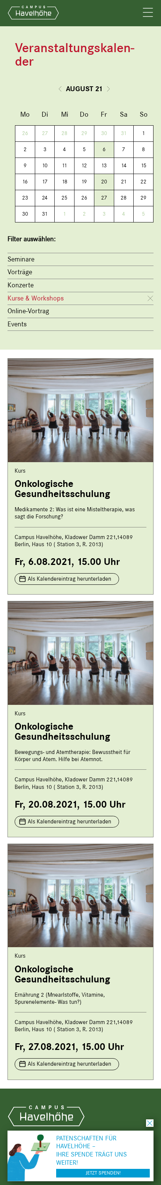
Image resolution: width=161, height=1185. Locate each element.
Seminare (20, 259)
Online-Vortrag (28, 311)
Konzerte (20, 285)
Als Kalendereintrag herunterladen (69, 578)
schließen (150, 1123)
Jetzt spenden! (103, 1173)
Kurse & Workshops (35, 298)
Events (17, 324)
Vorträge (19, 272)
